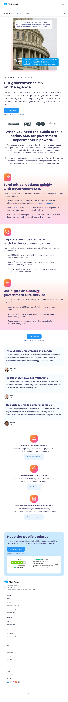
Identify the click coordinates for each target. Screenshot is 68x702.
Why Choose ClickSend (13, 605)
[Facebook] (10, 682)
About (8, 598)
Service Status (10, 675)
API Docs (9, 649)
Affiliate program (11, 612)
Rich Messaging (11, 624)
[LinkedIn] (8, 682)
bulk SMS (15, 207)
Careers (9, 602)
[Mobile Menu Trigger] (63, 4)
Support (9, 671)
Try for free (11, 110)
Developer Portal (11, 652)
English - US (19, 13)
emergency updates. (45, 203)
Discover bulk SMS (34, 457)
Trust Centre (10, 659)
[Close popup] (64, 13)
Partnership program (12, 609)
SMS (8, 621)
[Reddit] (16, 682)
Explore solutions (34, 517)
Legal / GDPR (10, 678)
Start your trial (16, 549)
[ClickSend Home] (11, 582)
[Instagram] (13, 682)
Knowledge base (11, 663)
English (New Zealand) (11, 585)
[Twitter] (19, 682)
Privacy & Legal (29, 693)
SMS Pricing (10, 633)
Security (9, 656)
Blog (8, 645)
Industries (10, 78)
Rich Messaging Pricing (13, 637)
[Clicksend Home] (14, 4)
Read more (34, 487)
